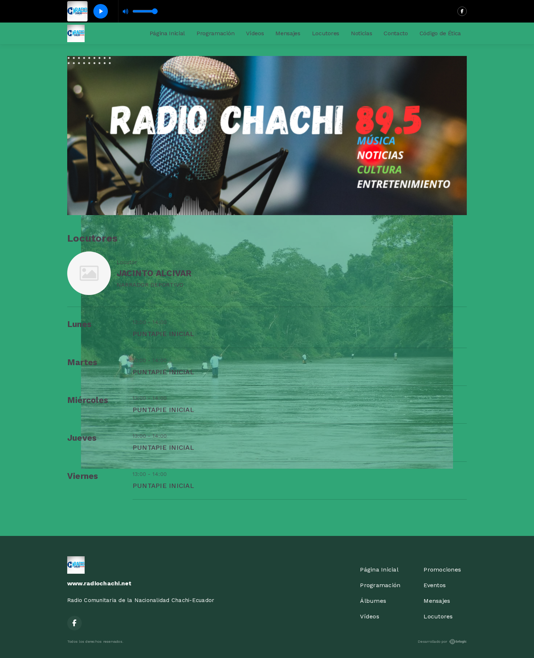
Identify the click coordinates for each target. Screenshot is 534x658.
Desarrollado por (432, 641)
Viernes (82, 476)
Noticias (361, 33)
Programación (215, 33)
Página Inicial (167, 33)
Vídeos (255, 33)
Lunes (79, 324)
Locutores (325, 33)
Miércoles (87, 400)
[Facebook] (462, 11)
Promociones (442, 569)
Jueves (82, 438)
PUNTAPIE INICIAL (163, 334)
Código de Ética (440, 33)
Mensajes (287, 33)
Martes (82, 362)
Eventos (435, 585)
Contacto (396, 33)
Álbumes (373, 600)
